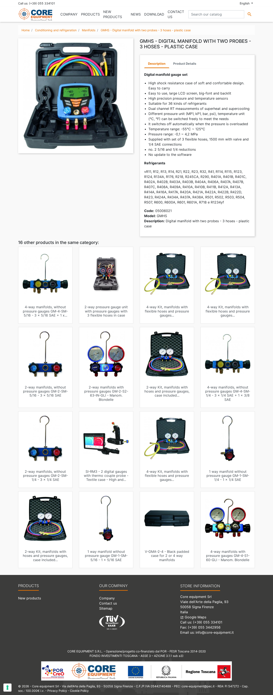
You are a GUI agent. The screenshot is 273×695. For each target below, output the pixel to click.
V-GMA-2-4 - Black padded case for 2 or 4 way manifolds (167, 555)
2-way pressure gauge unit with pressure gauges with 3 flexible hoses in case (106, 311)
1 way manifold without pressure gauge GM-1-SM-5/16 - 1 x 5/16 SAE (106, 555)
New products (29, 598)
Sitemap (105, 608)
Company (107, 598)
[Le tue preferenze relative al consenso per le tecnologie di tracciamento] (7, 688)
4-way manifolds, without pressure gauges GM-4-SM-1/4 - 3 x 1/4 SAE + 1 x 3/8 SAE (227, 393)
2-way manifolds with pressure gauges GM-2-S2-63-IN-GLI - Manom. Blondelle (106, 393)
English (245, 3)
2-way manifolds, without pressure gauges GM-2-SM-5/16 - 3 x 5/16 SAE (45, 391)
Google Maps (193, 617)
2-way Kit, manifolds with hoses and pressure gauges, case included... (166, 391)
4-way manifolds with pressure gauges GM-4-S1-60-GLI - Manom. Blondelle (228, 555)
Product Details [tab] (184, 63)
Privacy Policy (57, 690)
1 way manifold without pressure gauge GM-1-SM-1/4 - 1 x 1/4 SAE (227, 475)
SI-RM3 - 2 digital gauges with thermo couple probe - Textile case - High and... (106, 475)
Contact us (108, 603)
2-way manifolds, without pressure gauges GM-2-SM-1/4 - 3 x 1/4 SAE (45, 475)
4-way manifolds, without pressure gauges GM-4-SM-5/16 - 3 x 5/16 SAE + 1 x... (45, 311)
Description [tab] (157, 63)
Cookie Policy (79, 690)
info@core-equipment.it (215, 632)
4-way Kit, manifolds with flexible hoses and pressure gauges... (167, 311)
